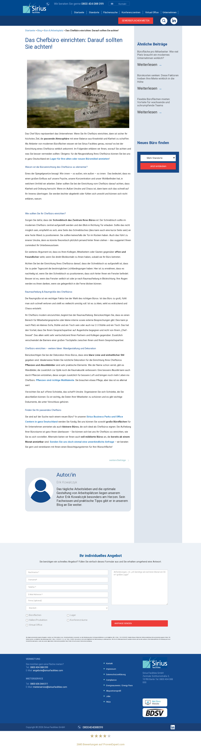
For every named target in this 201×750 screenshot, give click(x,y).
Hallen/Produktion (38, 620)
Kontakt (122, 4)
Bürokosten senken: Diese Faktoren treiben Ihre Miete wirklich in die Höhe (158, 78)
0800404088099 (93, 727)
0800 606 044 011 (39, 684)
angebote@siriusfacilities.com (48, 670)
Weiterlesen (149, 64)
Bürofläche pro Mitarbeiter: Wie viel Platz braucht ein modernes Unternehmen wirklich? (157, 55)
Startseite (30, 30)
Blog (39, 30)
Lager (73, 615)
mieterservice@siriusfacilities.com (50, 687)
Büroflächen (35, 615)
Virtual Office (35, 624)
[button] (163, 20)
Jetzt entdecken (158, 166)
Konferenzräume (78, 620)
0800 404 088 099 (79, 3)
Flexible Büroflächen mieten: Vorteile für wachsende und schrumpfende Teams (153, 102)
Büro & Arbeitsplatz (53, 30)
